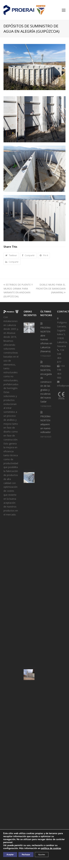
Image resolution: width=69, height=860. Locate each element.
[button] (11, 255)
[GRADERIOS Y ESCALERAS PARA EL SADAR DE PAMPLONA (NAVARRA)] (29, 477)
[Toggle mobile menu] (63, 9)
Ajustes (41, 854)
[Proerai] (11, 313)
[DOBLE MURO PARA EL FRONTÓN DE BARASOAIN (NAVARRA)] (29, 674)
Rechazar (26, 854)
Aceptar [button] (10, 854)
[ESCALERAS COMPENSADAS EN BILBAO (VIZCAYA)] (29, 327)
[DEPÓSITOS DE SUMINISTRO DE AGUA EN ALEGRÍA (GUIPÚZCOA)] (35, 89)
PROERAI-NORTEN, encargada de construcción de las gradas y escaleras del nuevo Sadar (46, 383)
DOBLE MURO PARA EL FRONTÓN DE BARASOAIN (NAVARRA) (50, 288)
